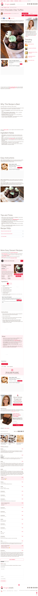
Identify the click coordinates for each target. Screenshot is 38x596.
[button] (8, 13)
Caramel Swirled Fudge (14, 252)
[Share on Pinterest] (19, 431)
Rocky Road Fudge (4, 253)
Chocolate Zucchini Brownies (32, 48)
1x (7, 283)
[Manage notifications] (1, 591)
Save (15, 274)
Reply (22, 448)
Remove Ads (18, 276)
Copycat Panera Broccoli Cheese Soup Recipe (32, 52)
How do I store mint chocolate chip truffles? (6, 233)
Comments (31, 13)
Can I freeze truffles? (3, 236)
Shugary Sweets (13, 4)
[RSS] (36, 4)
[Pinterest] (35, 4)
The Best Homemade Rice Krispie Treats (31, 56)
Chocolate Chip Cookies (7, 254)
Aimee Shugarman (6, 13)
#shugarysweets (16, 373)
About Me (4, 590)
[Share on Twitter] (21, 431)
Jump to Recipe (25, 13)
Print (21, 274)
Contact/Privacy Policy (10, 590)
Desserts (8, 428)
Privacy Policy (36, 590)
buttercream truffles (12, 87)
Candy (8, 7)
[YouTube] (29, 4)
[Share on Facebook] (18, 431)
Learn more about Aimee (17, 404)
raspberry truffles (5, 129)
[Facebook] (31, 4)
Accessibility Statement (32, 590)
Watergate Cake (3, 256)
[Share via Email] (23, 431)
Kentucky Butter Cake (31, 60)
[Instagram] (27, 4)
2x (9, 283)
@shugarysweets (10, 373)
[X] (33, 4)
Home (2, 7)
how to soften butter (12, 138)
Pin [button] (18, 274)
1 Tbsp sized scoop (17, 340)
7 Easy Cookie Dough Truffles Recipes (4, 443)
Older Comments (12, 559)
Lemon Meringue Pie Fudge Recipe (19, 443)
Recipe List (5, 7)
